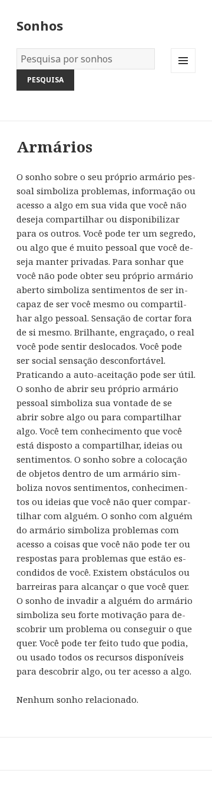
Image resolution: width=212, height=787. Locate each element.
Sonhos (39, 25)
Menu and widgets (183, 72)
